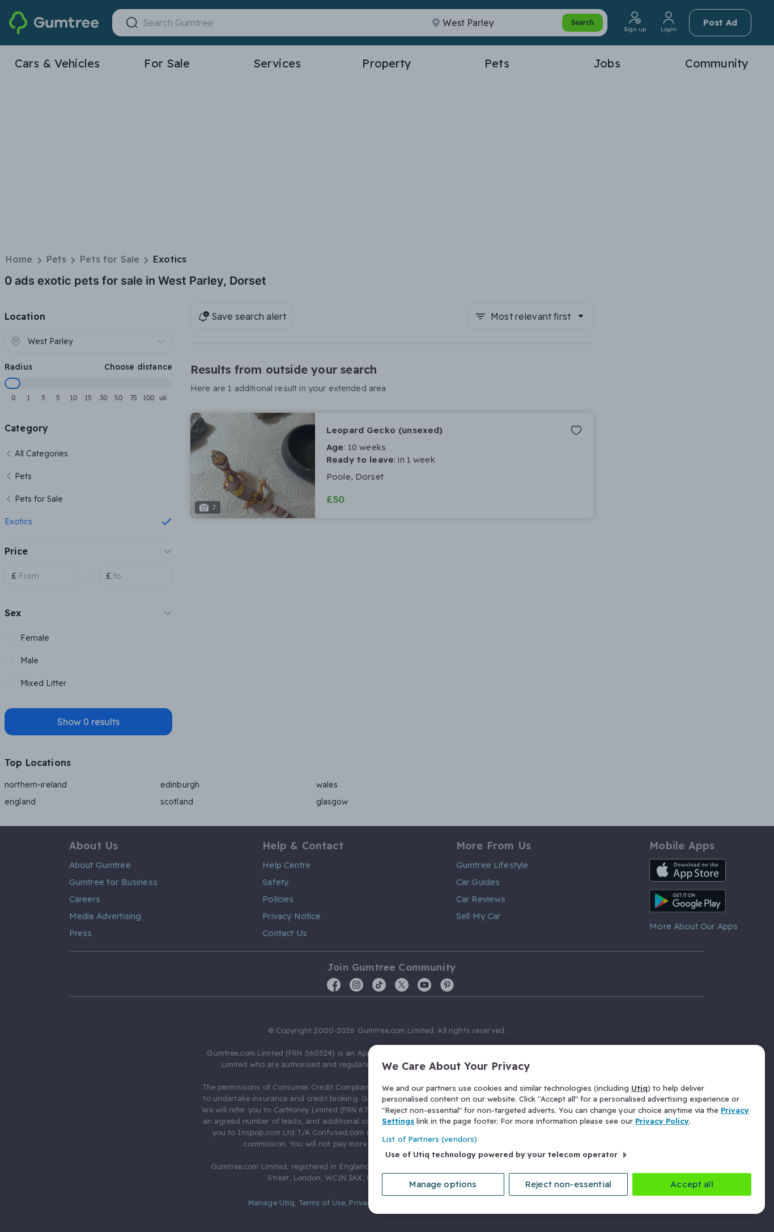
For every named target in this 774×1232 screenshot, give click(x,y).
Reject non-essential (568, 1184)
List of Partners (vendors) (429, 1139)
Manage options (443, 1184)
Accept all (691, 1184)
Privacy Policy (662, 1120)
